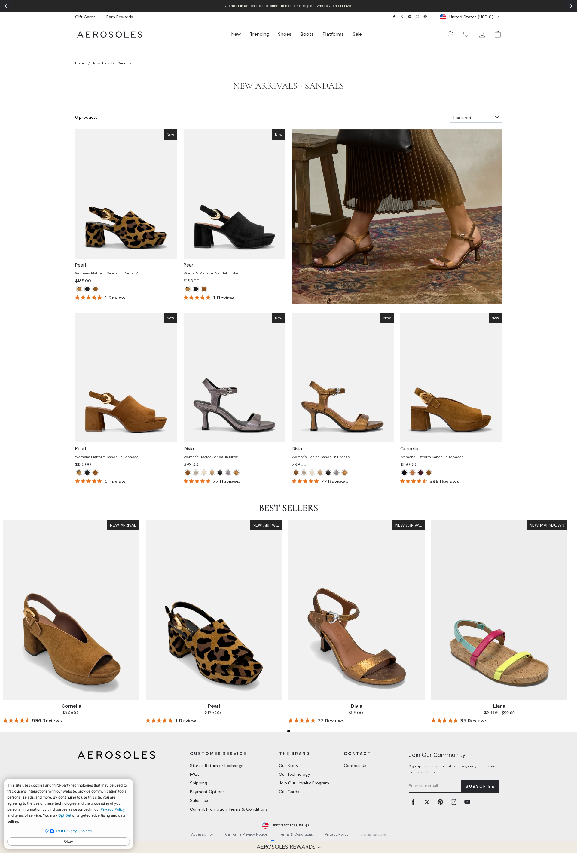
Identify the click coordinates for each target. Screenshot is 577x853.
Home (80, 63)
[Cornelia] (404, 472)
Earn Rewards (119, 17)
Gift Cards (85, 17)
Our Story (288, 765)
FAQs (195, 774)
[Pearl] (79, 289)
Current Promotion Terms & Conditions (229, 809)
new (236, 34)
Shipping (198, 783)
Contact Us (355, 765)
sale (357, 34)
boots (307, 34)
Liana (499, 706)
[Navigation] (288, 6)
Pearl (214, 706)
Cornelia (71, 706)
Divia (356, 706)
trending (259, 34)
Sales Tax (199, 800)
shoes (285, 34)
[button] (288, 847)
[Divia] (188, 472)
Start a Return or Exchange (216, 765)
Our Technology (294, 774)
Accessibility (202, 834)
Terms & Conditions (296, 834)
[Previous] (6, 6)
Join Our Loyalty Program (304, 783)
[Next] (571, 6)
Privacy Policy (337, 834)
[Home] (109, 34)
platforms (333, 34)
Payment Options (207, 791)
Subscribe (480, 786)
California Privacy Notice (246, 834)
